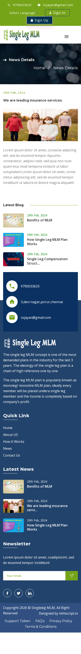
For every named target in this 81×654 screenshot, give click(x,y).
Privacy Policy (60, 621)
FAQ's (39, 621)
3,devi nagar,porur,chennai (42, 302)
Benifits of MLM (39, 220)
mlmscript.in (68, 613)
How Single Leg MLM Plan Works (47, 241)
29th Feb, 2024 (37, 215)
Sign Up (41, 20)
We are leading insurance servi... (47, 507)
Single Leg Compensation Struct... (47, 261)
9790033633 (22, 5)
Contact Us (11, 455)
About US (10, 434)
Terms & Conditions (40, 627)
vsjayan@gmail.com (58, 5)
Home (39, 68)
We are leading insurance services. (33, 100)
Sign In (59, 12)
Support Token (17, 621)
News (7, 448)
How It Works (13, 441)
